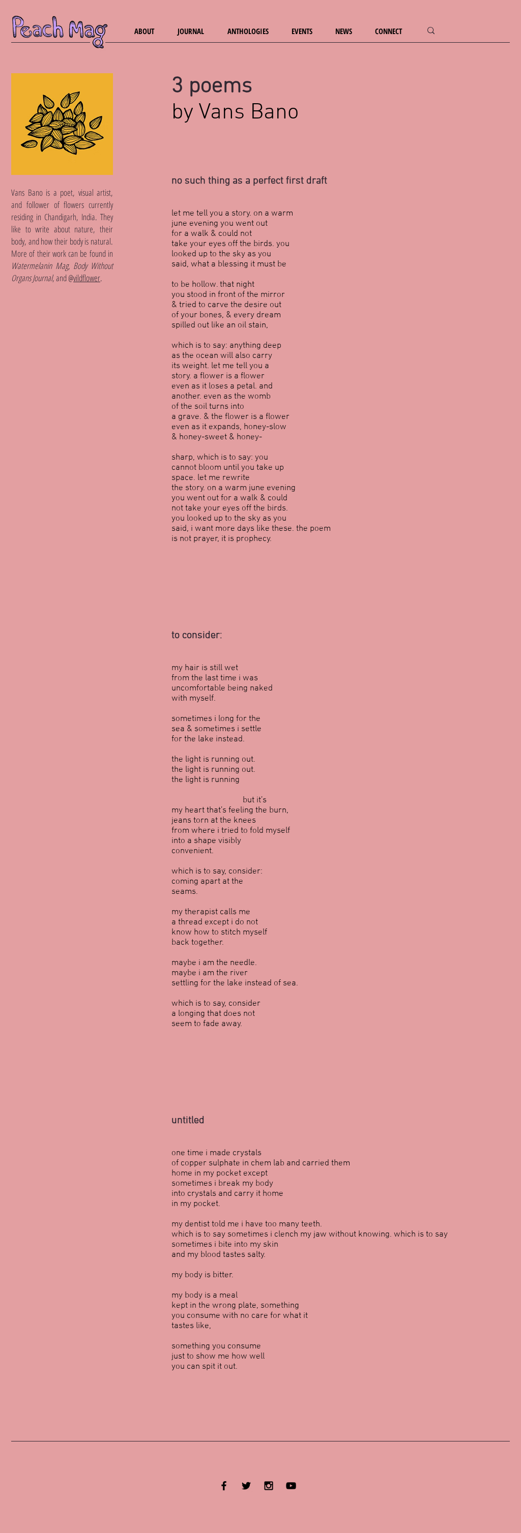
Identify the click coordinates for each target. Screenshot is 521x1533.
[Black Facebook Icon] (224, 1486)
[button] (148, 31)
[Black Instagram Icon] (269, 1486)
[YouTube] (291, 1486)
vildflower (86, 278)
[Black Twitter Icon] (246, 1486)
